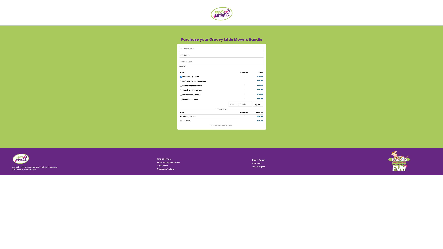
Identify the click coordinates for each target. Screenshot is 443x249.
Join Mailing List (258, 167)
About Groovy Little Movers (168, 162)
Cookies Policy (30, 169)
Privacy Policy (17, 169)
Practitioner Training (165, 169)
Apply (257, 104)
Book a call (256, 163)
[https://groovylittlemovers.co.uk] (221, 14)
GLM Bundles (162, 166)
